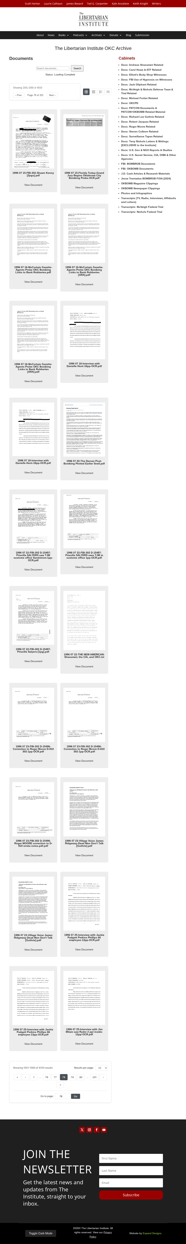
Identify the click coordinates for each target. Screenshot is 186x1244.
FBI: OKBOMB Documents (137, 168)
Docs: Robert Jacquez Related (140, 121)
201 (94, 1077)
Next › (52, 95)
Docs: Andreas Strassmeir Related (142, 64)
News (51, 35)
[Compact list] (108, 92)
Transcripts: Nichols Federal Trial (141, 211)
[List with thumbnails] (101, 92)
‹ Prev (18, 95)
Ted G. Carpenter (97, 3)
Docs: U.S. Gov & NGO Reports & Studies (146, 150)
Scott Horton (32, 3)
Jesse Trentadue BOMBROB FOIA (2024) (146, 178)
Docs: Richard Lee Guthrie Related (142, 116)
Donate (114, 35)
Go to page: (47, 1096)
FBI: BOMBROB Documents (138, 163)
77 (55, 1077)
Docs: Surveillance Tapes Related (142, 136)
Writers (156, 3)
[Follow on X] (82, 1130)
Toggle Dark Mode (40, 1233)
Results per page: (84, 1067)
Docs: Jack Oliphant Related (139, 84)
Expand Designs (152, 1233)
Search (77, 68)
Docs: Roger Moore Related (138, 126)
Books (62, 35)
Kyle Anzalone (120, 3)
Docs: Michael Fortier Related (139, 98)
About (40, 35)
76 (46, 1077)
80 (80, 1077)
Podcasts (78, 35)
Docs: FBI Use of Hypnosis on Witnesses (146, 79)
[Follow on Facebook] (97, 1130)
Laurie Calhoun (53, 3)
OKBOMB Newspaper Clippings (140, 188)
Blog (128, 35)
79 (72, 1077)
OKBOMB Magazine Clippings (139, 183)
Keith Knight (140, 3)
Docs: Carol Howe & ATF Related (141, 69)
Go (75, 1096)
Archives (97, 35)
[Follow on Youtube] (104, 1130)
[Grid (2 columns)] (86, 92)
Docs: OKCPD (129, 103)
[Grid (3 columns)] (93, 92)
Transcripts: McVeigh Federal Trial (142, 206)
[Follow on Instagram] (89, 1130)
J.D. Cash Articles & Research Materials (145, 173)
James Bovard (74, 3)
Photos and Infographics (136, 193)
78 (63, 1077)
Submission (142, 35)
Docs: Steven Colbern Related (139, 131)
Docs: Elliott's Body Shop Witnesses (144, 74)
